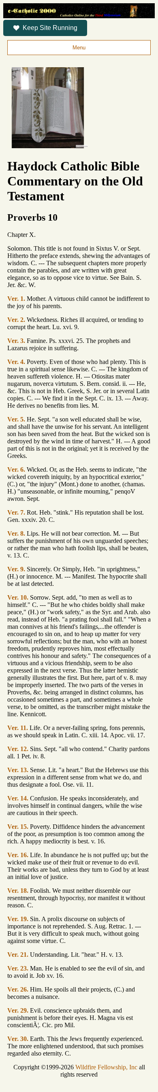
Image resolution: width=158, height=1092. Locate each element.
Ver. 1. (16, 298)
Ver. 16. (17, 854)
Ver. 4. (16, 361)
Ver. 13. (17, 769)
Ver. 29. (17, 1010)
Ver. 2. (16, 319)
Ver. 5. (16, 419)
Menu (79, 48)
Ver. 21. (17, 954)
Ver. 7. (16, 512)
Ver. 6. (16, 469)
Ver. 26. (17, 989)
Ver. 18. (17, 890)
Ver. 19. (17, 918)
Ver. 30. (17, 1038)
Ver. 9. (16, 569)
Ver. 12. (17, 748)
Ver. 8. (16, 533)
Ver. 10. (17, 597)
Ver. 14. (17, 798)
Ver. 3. (16, 340)
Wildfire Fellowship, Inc (106, 1067)
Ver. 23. (17, 968)
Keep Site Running (50, 27)
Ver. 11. (17, 727)
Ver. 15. (17, 826)
